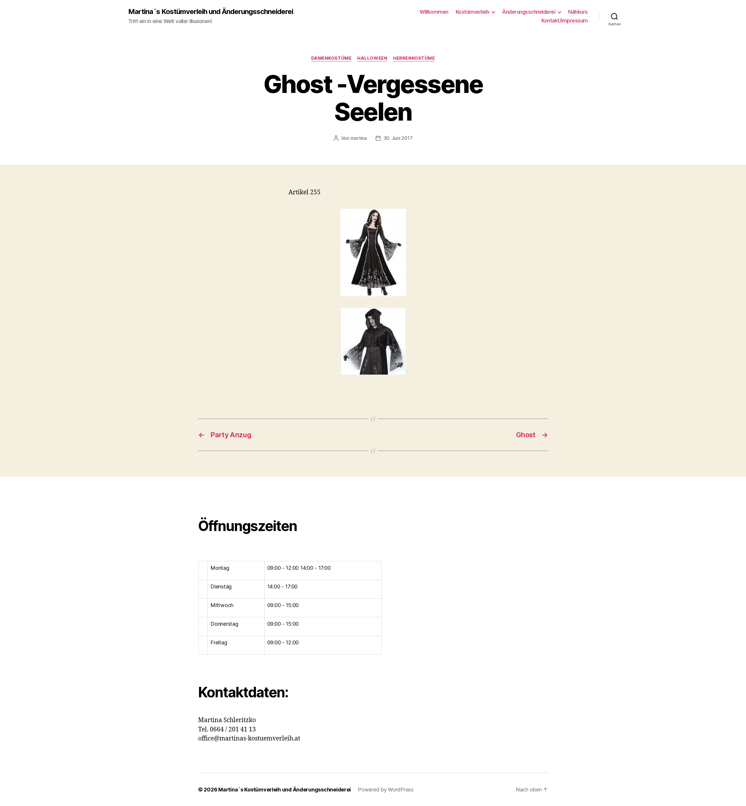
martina (359, 138)
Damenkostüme (331, 58)
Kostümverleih (472, 12)
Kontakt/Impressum (564, 20)
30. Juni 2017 (398, 138)
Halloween (372, 58)
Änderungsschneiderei (528, 12)
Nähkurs (578, 12)
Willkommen (434, 12)
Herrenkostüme (414, 58)
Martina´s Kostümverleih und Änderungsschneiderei (210, 11)
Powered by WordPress (386, 789)
